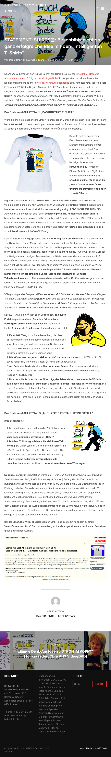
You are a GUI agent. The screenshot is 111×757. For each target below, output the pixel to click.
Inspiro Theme (85, 748)
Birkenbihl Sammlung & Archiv (25, 8)
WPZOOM (102, 748)
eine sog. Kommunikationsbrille (52, 82)
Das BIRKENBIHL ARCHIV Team (26, 59)
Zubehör (55, 59)
